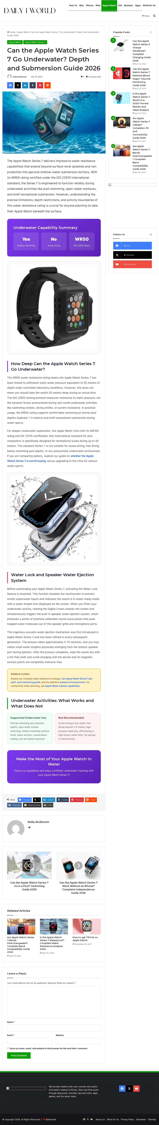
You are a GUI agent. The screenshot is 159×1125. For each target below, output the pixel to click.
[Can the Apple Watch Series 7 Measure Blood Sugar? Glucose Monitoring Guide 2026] (121, 73)
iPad (98, 5)
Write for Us (149, 5)
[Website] (29, 827)
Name (11, 1022)
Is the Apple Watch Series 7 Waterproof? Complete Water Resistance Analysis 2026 (52, 943)
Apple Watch (109, 5)
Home (12, 32)
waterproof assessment (72, 682)
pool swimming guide (28, 682)
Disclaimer (141, 1119)
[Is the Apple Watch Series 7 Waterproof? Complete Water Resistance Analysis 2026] (54, 926)
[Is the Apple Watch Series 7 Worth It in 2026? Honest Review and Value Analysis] (121, 98)
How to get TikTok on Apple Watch (85, 939)
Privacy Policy (127, 1119)
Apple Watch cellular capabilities (62, 686)
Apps (138, 5)
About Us (100, 1119)
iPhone (89, 5)
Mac (81, 5)
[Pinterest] (40, 85)
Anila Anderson (20, 77)
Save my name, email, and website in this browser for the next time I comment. (49, 1048)
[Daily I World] (29, 10)
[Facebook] (10, 85)
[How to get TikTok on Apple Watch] (87, 926)
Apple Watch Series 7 (35, 42)
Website (60, 1035)
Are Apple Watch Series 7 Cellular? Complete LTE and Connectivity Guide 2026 (141, 128)
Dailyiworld (51, 1119)
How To (73, 5)
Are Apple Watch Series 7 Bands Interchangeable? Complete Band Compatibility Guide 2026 (20, 944)
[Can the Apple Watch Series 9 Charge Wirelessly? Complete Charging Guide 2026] (121, 45)
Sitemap (152, 1119)
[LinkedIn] (25, 85)
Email (10, 1035)
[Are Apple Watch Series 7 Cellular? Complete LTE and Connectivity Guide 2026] (121, 122)
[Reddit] (47, 85)
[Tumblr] (33, 85)
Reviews (128, 5)
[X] (18, 85)
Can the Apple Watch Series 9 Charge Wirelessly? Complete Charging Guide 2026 (142, 51)
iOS (120, 5)
